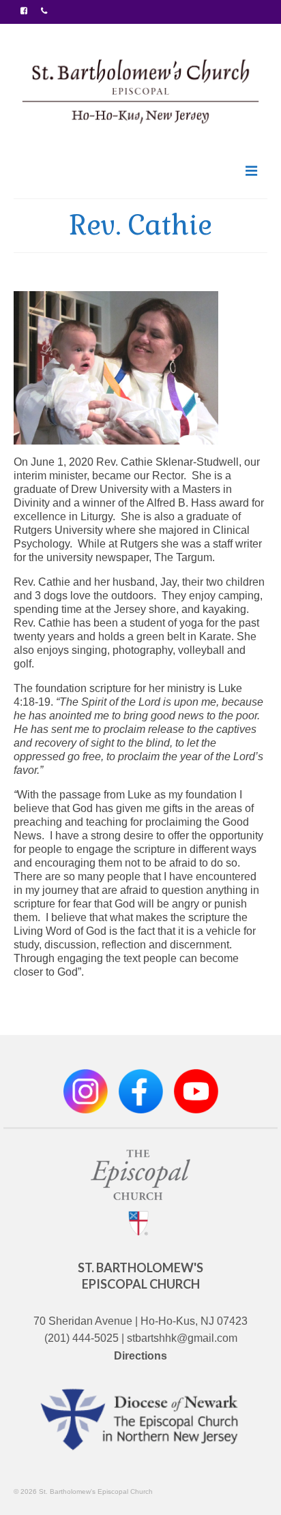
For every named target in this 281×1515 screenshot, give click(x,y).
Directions (140, 1356)
